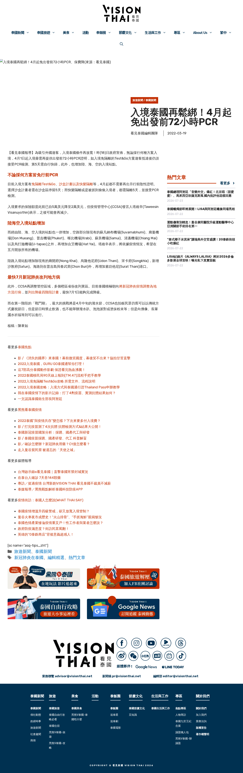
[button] (121, 44)
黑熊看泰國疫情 (30, 410)
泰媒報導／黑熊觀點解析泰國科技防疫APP (50, 489)
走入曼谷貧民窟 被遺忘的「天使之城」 (47, 450)
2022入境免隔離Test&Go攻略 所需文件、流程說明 (56, 381)
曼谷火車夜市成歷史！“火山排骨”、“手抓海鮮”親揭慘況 (60, 517)
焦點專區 (180, 708)
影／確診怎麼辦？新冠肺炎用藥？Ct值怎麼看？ (54, 444)
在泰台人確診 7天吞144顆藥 (39, 478)
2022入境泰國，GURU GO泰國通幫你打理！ (51, 364)
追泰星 (114, 714)
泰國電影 (115, 727)
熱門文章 (77, 557)
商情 (33, 740)
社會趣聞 (35, 734)
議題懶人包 (182, 732)
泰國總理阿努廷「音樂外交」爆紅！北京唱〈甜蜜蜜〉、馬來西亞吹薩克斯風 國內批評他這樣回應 (200, 193)
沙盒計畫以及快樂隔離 (76, 184)
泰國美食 (76, 708)
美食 (66, 32)
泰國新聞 (17, 32)
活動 (85, 32)
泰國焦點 (25, 347)
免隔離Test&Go (43, 184)
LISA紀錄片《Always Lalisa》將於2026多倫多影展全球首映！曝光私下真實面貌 (200, 258)
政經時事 (35, 721)
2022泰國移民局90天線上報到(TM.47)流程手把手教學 (59, 375)
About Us (200, 32)
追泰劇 (114, 721)
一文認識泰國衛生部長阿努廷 (40, 399)
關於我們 (201, 708)
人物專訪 (180, 714)
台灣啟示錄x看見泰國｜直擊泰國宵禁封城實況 (53, 472)
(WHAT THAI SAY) (69, 500)
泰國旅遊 (43, 32)
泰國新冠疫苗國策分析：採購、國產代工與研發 (54, 432)
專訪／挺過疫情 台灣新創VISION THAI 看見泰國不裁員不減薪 (64, 483)
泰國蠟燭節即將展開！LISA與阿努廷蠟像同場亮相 (201, 209)
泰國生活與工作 (160, 708)
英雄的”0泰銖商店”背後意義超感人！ (46, 534)
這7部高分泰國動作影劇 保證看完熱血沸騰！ (51, 370)
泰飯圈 (101, 32)
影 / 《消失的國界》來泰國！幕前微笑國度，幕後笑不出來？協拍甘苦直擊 (74, 358)
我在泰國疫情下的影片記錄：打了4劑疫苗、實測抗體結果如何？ (67, 393)
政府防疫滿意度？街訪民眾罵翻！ (43, 529)
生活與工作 (153, 32)
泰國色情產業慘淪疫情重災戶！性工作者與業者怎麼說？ (61, 523)
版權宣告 (201, 727)
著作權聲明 (202, 734)
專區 (177, 32)
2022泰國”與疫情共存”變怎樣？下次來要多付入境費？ (59, 421)
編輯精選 (56, 557)
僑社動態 (35, 714)
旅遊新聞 (138, 100)
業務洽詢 (201, 721)
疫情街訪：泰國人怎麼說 (36, 500)
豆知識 (133, 714)
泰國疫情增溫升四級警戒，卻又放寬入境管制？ (54, 511)
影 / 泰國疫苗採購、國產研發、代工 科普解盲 (52, 438)
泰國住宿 (54, 725)
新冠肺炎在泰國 (28, 557)
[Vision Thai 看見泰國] (121, 13)
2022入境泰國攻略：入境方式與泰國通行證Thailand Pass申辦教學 (69, 387)
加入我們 (201, 714)
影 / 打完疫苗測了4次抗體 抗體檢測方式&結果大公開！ (60, 427)
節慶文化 (125, 32)
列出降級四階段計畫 (43, 292)
